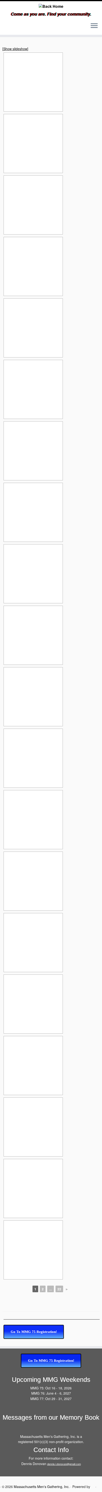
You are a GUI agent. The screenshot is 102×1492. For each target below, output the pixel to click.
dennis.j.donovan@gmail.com (64, 1464)
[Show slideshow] (15, 48)
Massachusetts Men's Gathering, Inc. (42, 1486)
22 (59, 1289)
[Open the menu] (94, 26)
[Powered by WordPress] (92, 1486)
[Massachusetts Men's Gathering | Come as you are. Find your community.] (51, 6)
